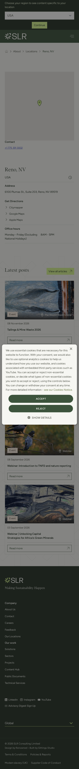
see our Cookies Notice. (58, 389)
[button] (39, 417)
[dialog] (39, 384)
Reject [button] (40, 408)
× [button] (70, 348)
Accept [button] (41, 398)
